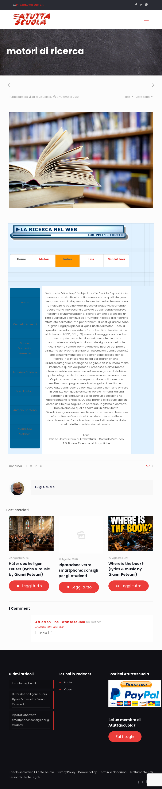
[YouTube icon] (141, 5)
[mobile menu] (146, 19)
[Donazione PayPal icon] (146, 5)
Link (91, 259)
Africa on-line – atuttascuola (60, 622)
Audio (68, 682)
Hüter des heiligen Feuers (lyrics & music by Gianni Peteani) (29, 569)
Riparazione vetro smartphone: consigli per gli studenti (78, 570)
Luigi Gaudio (40, 97)
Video (68, 689)
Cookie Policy (87, 772)
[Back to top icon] (141, 780)
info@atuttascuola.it (29, 5)
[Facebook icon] (136, 5)
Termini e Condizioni (113, 772)
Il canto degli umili (24, 683)
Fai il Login (125, 736)
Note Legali (32, 777)
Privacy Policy (66, 772)
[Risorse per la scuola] (32, 19)
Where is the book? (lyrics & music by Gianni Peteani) (126, 569)
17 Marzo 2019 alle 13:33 (49, 627)
